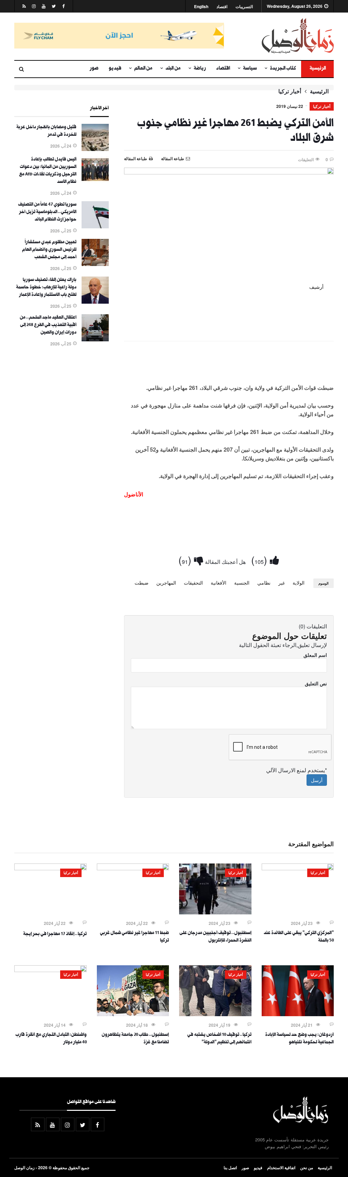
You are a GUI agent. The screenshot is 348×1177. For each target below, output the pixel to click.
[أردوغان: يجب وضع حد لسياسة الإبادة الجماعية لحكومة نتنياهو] (298, 1014)
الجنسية (241, 582)
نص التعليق (316, 683)
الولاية (298, 582)
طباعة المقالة (135, 158)
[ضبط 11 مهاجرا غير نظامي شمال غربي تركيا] (133, 868)
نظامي (264, 582)
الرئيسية (317, 69)
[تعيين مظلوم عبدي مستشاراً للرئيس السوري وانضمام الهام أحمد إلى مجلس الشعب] (95, 264)
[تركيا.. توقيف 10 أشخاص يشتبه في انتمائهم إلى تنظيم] (215, 1014)
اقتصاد (221, 6)
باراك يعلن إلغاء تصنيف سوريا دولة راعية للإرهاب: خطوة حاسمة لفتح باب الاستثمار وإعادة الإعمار (46, 288)
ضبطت (142, 582)
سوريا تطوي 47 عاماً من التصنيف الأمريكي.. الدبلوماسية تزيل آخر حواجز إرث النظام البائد (47, 212)
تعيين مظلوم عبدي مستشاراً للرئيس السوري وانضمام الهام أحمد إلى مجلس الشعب (49, 250)
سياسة (250, 69)
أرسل (317, 780)
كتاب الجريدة (283, 69)
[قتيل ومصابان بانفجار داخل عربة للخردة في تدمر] (95, 149)
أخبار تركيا (289, 91)
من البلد (173, 69)
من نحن (306, 1167)
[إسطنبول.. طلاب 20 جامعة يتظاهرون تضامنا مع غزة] (133, 1014)
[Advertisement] (229, 366)
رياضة (200, 69)
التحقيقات (193, 582)
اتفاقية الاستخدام (281, 1167)
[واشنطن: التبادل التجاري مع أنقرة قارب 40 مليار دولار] (50, 970)
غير (281, 582)
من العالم (143, 69)
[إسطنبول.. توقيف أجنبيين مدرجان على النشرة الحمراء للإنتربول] (215, 912)
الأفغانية (218, 582)
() (260, 559)
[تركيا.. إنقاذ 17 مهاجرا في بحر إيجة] (50, 868)
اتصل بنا (230, 1167)
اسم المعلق (315, 654)
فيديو (115, 69)
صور (94, 69)
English (201, 6)
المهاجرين (166, 582)
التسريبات (244, 6)
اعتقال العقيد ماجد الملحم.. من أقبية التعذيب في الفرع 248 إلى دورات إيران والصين (48, 325)
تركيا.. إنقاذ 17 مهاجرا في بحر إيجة (55, 934)
